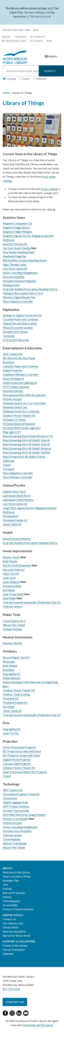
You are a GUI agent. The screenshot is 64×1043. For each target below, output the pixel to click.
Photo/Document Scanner (18, 327)
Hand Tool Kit (11, 573)
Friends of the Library (15, 945)
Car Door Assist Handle (16, 248)
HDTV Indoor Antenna (16, 386)
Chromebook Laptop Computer (21, 794)
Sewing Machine (12, 629)
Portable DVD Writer (15, 331)
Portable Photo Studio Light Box (22, 427)
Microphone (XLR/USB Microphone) (24, 395)
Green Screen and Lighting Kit (20, 382)
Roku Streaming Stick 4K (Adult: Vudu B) (26, 444)
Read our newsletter (14, 931)
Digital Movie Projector (17, 759)
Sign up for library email (16, 935)
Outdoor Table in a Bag (16, 694)
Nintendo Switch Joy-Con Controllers (24, 403)
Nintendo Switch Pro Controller (21, 411)
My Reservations (14, 41)
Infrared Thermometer (16, 810)
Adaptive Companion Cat (17, 223)
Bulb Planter (10, 561)
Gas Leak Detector (14, 569)
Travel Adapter (11, 839)
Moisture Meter (12, 585)
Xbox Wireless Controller (17, 477)
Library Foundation (14, 949)
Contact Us (9, 919)
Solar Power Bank (13, 594)
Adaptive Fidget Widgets (17, 231)
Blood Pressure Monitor (17, 538)
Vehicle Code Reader (15, 843)
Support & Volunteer (19, 941)
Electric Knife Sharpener (17, 565)
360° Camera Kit (12, 353)
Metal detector (12, 677)
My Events (37, 36)
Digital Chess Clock (14, 491)
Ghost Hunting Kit (13, 378)
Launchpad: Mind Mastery (18, 499)
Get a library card (13, 923)
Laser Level (9, 577)
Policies (7, 888)
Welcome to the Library (16, 872)
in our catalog (49, 188)
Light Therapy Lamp (14, 264)
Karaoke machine (13, 390)
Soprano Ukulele (12, 643)
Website (41, 78)
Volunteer (8, 953)
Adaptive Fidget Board (16, 227)
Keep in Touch (13, 915)
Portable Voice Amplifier (17, 831)
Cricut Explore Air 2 (14, 620)
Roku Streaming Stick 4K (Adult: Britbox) (27, 448)
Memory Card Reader (15, 818)
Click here (35, 16)
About (8, 868)
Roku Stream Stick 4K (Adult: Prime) (24, 456)
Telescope (9, 460)
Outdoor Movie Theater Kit (19, 415)
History (7, 896)
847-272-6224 (11, 988)
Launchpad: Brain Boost (17, 495)
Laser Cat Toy (11, 733)
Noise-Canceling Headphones (20, 272)
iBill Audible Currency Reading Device (25, 260)
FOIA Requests (11, 901)
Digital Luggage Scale (15, 802)
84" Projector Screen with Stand (21, 755)
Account (36, 41)
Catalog (20, 36)
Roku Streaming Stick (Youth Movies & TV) (28, 436)
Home (6, 92)
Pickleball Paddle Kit (15, 520)
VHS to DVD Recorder (16, 339)
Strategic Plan (11, 880)
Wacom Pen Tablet (14, 624)
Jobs (5, 884)
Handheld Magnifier (14, 256)
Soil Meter (9, 590)
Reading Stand (11, 285)
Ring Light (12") (12, 431)
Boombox (9, 362)
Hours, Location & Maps (17, 876)
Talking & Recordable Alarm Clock (23, 293)
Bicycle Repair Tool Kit (16, 657)
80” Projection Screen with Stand (22, 751)
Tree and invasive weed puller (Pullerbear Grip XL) (32, 602)
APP (49, 41)
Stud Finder (9, 598)
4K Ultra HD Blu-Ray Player (19, 358)
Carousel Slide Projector (17, 763)
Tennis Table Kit (12, 524)
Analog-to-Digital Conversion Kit (22, 315)
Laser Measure (11, 581)
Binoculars (9, 661)
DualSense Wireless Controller (20, 374)
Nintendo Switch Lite (15, 407)
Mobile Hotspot (12, 399)
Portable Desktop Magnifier (19, 280)
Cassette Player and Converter (20, 319)
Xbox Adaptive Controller (18, 301)
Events (26, 78)
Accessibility (10, 905)
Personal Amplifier (14, 276)
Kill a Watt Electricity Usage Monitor (24, 814)
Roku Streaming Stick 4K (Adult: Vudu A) (26, 440)
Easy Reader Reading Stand (18, 252)
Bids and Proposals (14, 892)
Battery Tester (11, 557)
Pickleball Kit (11, 516)
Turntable (8, 335)
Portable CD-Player (14, 419)
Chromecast (10, 798)
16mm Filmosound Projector (19, 747)
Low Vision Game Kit (15, 268)
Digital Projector (13, 370)
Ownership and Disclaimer (38, 1025)
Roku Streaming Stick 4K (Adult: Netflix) (26, 452)
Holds (6, 36)
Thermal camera (12, 606)
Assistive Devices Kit (15, 243)
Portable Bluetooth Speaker (19, 423)
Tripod (7, 464)
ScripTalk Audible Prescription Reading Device (30, 289)
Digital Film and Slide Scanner (20, 323)
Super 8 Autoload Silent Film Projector (25, 771)
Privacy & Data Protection (18, 909)
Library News (10, 927)
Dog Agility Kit (11, 673)
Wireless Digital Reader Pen (19, 297)
